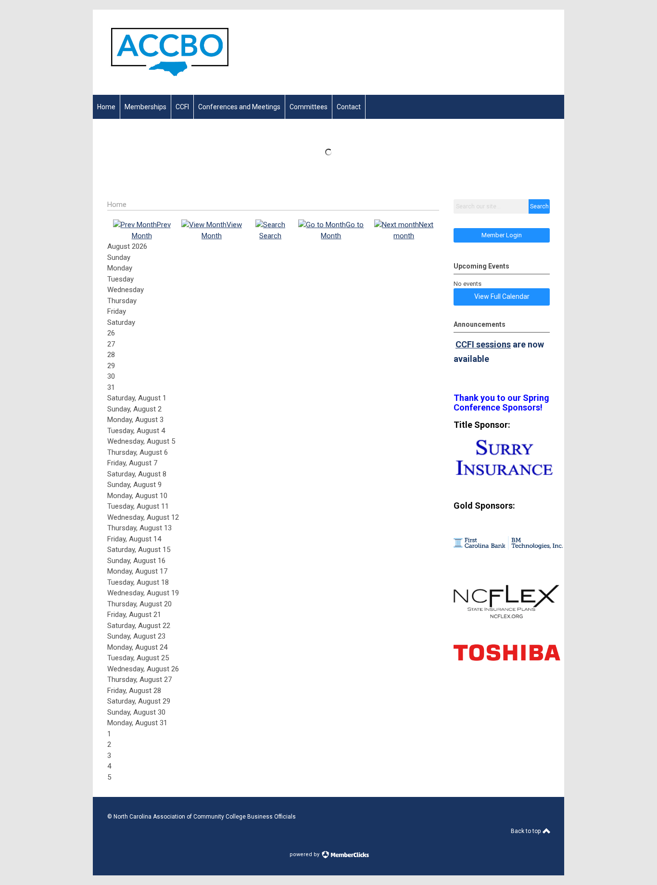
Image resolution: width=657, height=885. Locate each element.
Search (539, 206)
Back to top (526, 831)
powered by (305, 854)
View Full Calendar (502, 296)
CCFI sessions (483, 344)
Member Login (501, 235)
